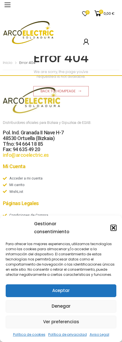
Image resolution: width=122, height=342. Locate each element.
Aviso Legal (99, 334)
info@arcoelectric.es (26, 155)
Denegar (61, 306)
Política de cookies (29, 334)
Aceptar (61, 290)
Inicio (7, 62)
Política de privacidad (67, 334)
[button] (113, 228)
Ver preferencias (61, 322)
